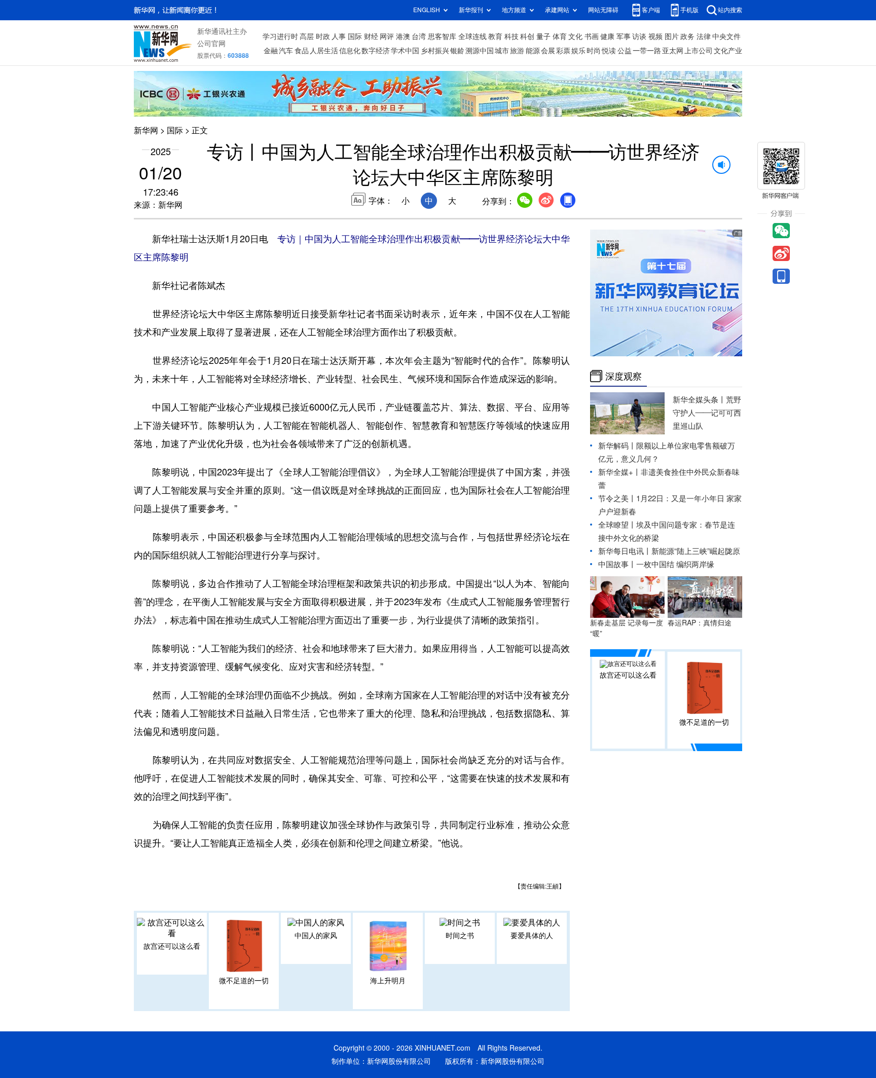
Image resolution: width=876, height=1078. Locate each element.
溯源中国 (479, 50)
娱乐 (578, 50)
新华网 (146, 130)
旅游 (517, 50)
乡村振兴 (435, 50)
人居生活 (324, 50)
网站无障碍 (603, 10)
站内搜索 (730, 10)
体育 (560, 36)
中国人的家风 (316, 935)
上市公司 (698, 50)
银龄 (457, 50)
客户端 (651, 10)
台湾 (419, 36)
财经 (371, 36)
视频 (655, 36)
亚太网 (672, 50)
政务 (687, 36)
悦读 (609, 50)
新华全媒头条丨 (699, 399)
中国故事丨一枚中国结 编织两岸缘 (656, 564)
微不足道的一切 (244, 980)
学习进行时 (280, 36)
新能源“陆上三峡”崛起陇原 (695, 551)
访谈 (639, 36)
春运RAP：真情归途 (700, 622)
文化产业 (728, 50)
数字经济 (375, 50)
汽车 (286, 50)
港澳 (403, 36)
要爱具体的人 (531, 935)
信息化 (349, 50)
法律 (704, 36)
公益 (624, 50)
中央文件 (726, 36)
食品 (302, 50)
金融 (271, 50)
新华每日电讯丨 (624, 551)
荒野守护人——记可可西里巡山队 (707, 413)
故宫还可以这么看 (171, 946)
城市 (502, 50)
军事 (623, 36)
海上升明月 (388, 980)
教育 (495, 36)
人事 (339, 36)
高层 (307, 36)
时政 (323, 36)
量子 (543, 36)
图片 (672, 36)
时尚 (594, 50)
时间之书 (460, 935)
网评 (387, 36)
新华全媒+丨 (619, 472)
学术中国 (405, 50)
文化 (575, 36)
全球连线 (472, 36)
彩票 (563, 50)
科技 (511, 36)
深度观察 (623, 376)
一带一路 (647, 50)
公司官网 (211, 43)
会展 (548, 50)
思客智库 (442, 36)
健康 (607, 36)
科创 (527, 36)
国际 (355, 36)
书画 (592, 36)
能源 (533, 50)
